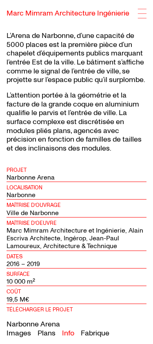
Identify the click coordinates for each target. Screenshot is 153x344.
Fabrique (95, 333)
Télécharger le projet (40, 309)
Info (68, 333)
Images (19, 333)
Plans (46, 333)
